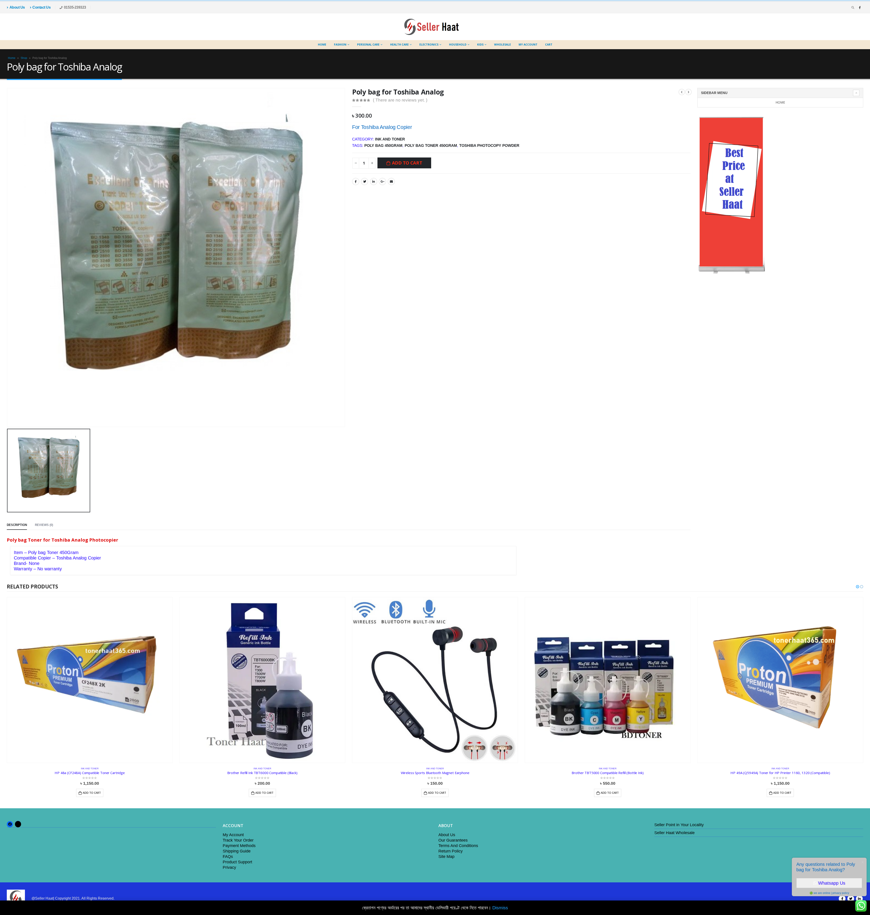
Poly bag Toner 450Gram (431, 145)
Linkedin (859, 898)
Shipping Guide (237, 851)
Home (322, 44)
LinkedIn (373, 181)
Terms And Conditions (458, 845)
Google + (382, 181)
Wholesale (502, 44)
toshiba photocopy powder (489, 145)
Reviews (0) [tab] (44, 525)
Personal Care (368, 44)
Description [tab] (17, 525)
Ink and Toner (390, 139)
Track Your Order (238, 840)
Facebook (355, 181)
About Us (17, 7)
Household (457, 44)
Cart (548, 44)
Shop (24, 58)
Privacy (229, 867)
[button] (858, 586)
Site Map (446, 856)
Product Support (237, 862)
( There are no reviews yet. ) (400, 100)
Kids (480, 44)
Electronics (428, 44)
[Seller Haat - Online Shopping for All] (431, 27)
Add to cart (407, 163)
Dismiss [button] (500, 907)
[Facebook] (860, 7)
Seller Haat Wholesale (674, 832)
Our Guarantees (453, 840)
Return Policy (450, 851)
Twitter (364, 181)
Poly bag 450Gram (383, 145)
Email (391, 181)
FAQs (228, 856)
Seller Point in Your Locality (679, 825)
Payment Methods (239, 845)
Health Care (399, 44)
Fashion (340, 44)
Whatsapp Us (831, 883)
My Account (528, 44)
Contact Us (41, 7)
